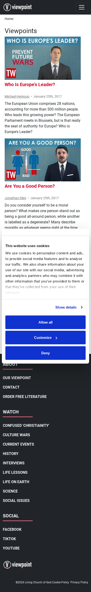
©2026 (20, 582)
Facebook (12, 529)
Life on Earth (16, 482)
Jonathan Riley (15, 198)
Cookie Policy (60, 582)
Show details (66, 307)
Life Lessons (15, 472)
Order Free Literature (25, 396)
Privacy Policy (79, 582)
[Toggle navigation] (81, 7)
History (10, 453)
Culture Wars (16, 435)
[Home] (19, 7)
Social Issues (16, 500)
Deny (45, 353)
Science (10, 491)
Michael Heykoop (17, 96)
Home (9, 19)
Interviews (13, 463)
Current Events (18, 444)
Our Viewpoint (17, 378)
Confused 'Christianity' (26, 425)
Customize (43, 338)
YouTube (11, 548)
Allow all (45, 322)
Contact (11, 387)
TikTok (9, 539)
